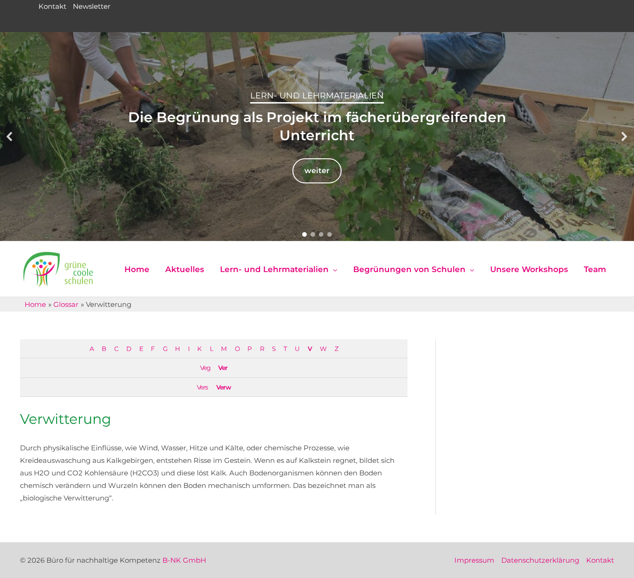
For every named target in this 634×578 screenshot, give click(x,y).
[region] (317, 136)
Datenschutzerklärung (540, 560)
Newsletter (91, 6)
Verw (223, 387)
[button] (9, 136)
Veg (205, 367)
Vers (202, 387)
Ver (222, 367)
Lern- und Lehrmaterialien (317, 96)
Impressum (474, 560)
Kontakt (52, 6)
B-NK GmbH (184, 560)
